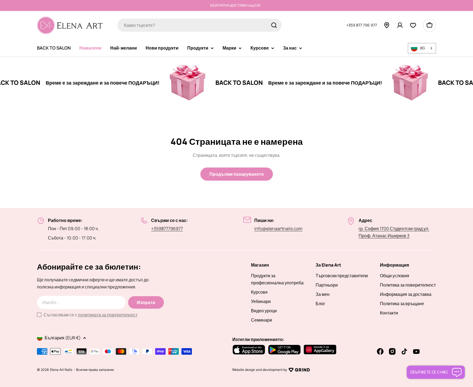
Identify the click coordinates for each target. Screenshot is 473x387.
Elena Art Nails (61, 370)
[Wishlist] (413, 25)
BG (422, 47)
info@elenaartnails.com (278, 229)
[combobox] (199, 25)
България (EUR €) (63, 338)
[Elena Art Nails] (177, 82)
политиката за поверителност (107, 315)
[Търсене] (274, 25)
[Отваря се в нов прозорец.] (299, 369)
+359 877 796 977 (361, 25)
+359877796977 (167, 229)
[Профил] (400, 25)
